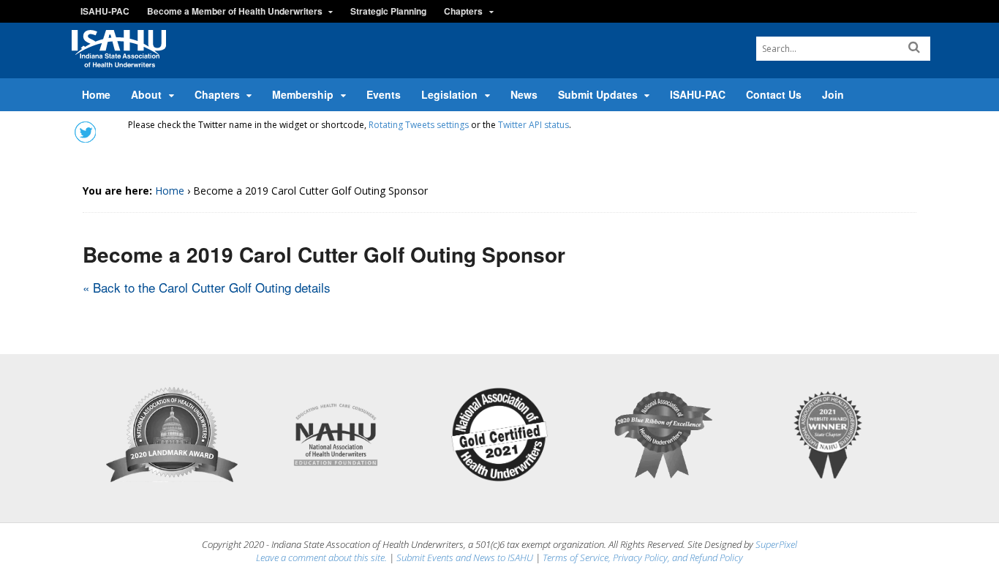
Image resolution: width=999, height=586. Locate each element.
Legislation (449, 94)
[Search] (914, 47)
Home (96, 94)
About (146, 94)
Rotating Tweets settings (419, 125)
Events (383, 94)
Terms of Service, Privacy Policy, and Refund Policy (643, 557)
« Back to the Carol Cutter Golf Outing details (207, 287)
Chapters (463, 11)
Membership (302, 94)
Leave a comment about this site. (321, 557)
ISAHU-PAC (104, 11)
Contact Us (774, 94)
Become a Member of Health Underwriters (235, 11)
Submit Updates (598, 94)
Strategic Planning (388, 11)
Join (833, 94)
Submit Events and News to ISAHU (464, 557)
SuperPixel (776, 544)
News (524, 94)
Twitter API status (533, 125)
